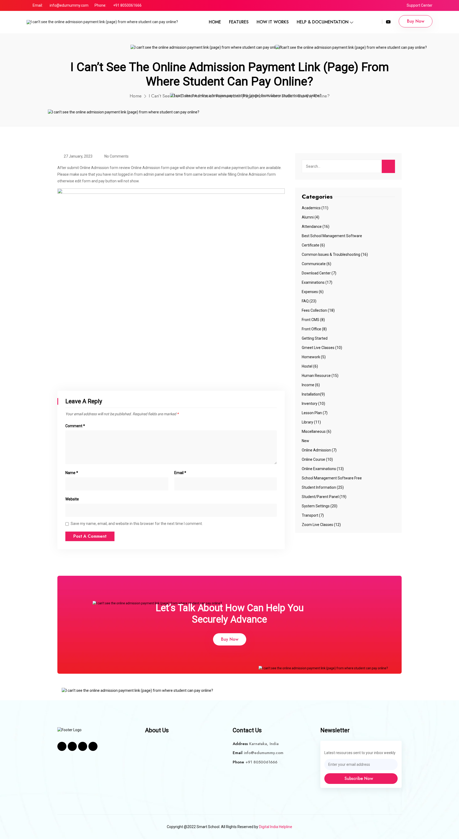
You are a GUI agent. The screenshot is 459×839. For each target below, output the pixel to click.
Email (180, 473)
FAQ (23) (309, 301)
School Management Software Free (332, 478)
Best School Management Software (332, 236)
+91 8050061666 (127, 5)
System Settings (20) (319, 506)
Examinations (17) (317, 282)
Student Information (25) (323, 487)
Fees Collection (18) (318, 310)
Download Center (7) (319, 273)
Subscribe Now (359, 778)
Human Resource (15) (320, 375)
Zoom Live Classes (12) (321, 525)
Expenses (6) (313, 292)
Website (72, 499)
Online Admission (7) (319, 450)
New (305, 441)
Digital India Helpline (275, 827)
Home (136, 96)
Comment (75, 426)
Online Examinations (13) (323, 469)
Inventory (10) (313, 403)
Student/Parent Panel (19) (324, 497)
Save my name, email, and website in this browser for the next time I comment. (137, 523)
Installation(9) (313, 394)
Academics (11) (315, 208)
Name (71, 473)
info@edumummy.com (69, 5)
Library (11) (311, 422)
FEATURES (239, 22)
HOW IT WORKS (273, 22)
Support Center (419, 5)
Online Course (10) (317, 459)
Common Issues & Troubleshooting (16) (335, 254)
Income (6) (311, 385)
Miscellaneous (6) (316, 431)
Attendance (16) (315, 226)
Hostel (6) (310, 366)
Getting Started (315, 338)
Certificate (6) (313, 245)
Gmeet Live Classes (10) (322, 348)
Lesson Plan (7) (315, 413)
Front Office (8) (314, 329)
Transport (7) (313, 515)
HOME (215, 22)
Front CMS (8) (313, 320)
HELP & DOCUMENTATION (322, 22)
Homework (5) (314, 357)
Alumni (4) (310, 217)
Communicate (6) (316, 264)
